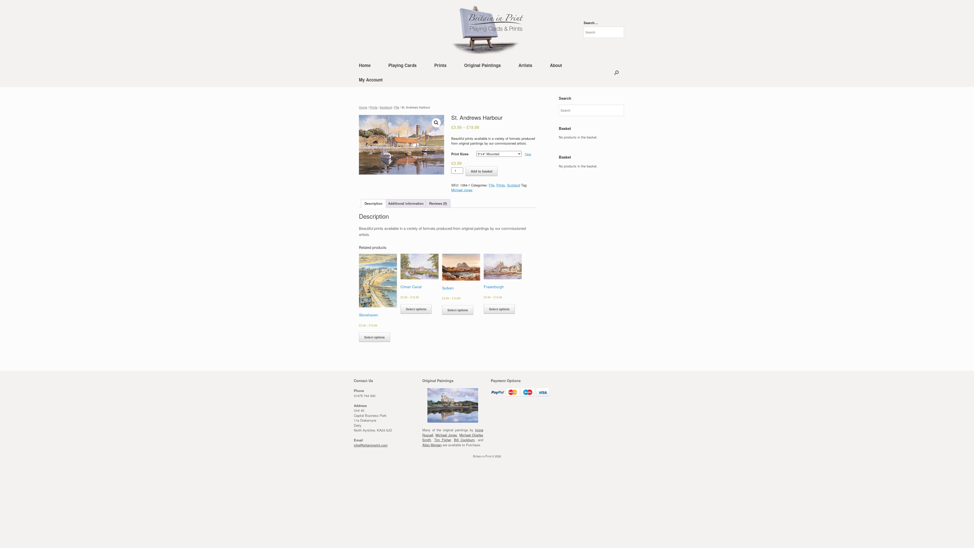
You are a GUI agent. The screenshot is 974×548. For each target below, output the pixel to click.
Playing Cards (402, 65)
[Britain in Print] (487, 29)
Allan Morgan (432, 444)
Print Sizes (459, 153)
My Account (371, 80)
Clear (528, 154)
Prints (440, 65)
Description (373, 203)
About (556, 65)
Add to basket (481, 171)
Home (365, 65)
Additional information (406, 203)
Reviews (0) (438, 203)
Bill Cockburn (464, 439)
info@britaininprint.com (371, 445)
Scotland (386, 107)
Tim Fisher (442, 439)
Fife (396, 107)
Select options (374, 337)
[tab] (373, 203)
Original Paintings (482, 65)
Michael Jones (462, 189)
